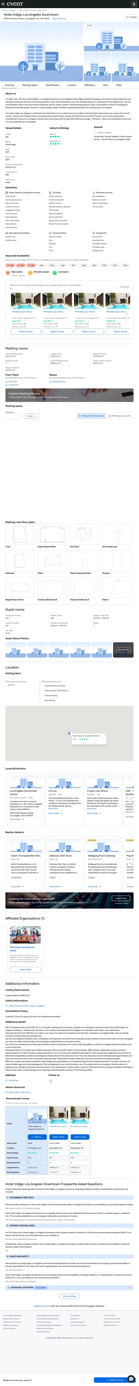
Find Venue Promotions (12, 1322)
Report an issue (42, 1306)
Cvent (4, 10)
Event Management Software (48, 1315)
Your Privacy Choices (78, 1325)
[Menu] (3, 4)
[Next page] (126, 313)
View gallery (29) (128, 77)
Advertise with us (110, 1325)
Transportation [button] (16, 877)
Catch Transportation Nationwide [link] (26, 855)
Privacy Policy (109, 1315)
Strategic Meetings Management (49, 1325)
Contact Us (74, 1319)
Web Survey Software (45, 1328)
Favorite (133, 17)
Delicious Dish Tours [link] (61, 855)
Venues (13, 10)
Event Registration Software (48, 1319)
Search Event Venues (11, 1319)
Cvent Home (75, 1315)
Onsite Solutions (9, 1328)
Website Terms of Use (112, 1322)
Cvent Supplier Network (12, 1315)
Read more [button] (53, 808)
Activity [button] (52, 877)
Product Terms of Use (112, 1319)
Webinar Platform (43, 1332)
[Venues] (134, 4)
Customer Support (77, 1322)
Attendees (9, 412)
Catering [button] (91, 877)
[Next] (130, 799)
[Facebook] (50, 1081)
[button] (41, 51)
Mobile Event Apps (44, 1322)
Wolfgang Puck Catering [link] (101, 855)
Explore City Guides (10, 1325)
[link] (26, 845)
